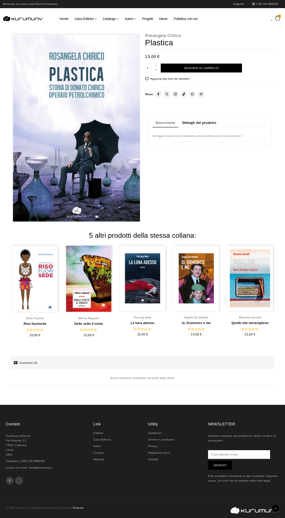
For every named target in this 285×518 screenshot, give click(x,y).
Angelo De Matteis (196, 317)
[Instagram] (175, 94)
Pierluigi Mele (142, 317)
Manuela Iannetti (250, 317)
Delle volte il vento (88, 323)
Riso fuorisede (35, 323)
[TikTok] (184, 94)
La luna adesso (143, 323)
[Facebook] (158, 94)
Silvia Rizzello (35, 318)
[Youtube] (19, 480)
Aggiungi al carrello (201, 68)
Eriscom (78, 507)
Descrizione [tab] (165, 123)
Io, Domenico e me (196, 323)
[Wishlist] (273, 18)
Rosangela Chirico (163, 35)
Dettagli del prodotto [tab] (199, 123)
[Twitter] (167, 94)
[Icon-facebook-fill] (10, 480)
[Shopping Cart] (277, 17)
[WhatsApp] (192, 94)
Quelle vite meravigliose (250, 323)
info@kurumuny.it (40, 467)
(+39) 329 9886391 (32, 461)
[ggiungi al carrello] (42, 278)
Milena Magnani (88, 318)
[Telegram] (201, 94)
